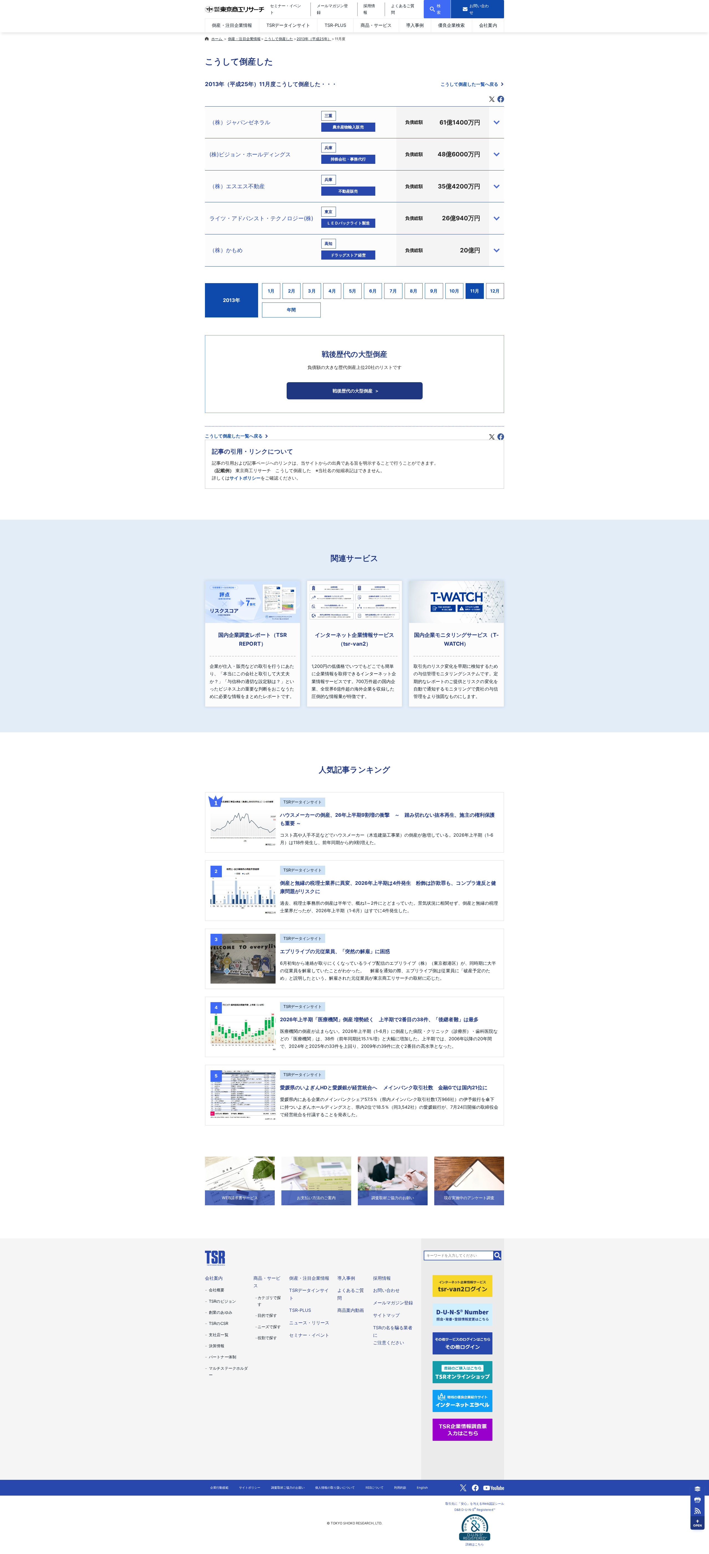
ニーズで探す (269, 1326)
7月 (393, 291)
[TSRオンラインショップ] (462, 1372)
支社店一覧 (218, 1334)
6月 (373, 291)
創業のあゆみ (220, 1312)
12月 (495, 291)
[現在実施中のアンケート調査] (469, 1180)
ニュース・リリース (309, 1322)
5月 (352, 291)
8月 (413, 291)
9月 (434, 291)
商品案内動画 (350, 1310)
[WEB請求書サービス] (240, 1180)
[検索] (498, 1255)
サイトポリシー (245, 478)
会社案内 (488, 25)
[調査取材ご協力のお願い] (393, 1180)
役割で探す (267, 1337)
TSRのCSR (218, 1323)
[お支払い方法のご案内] (316, 1180)
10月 (454, 291)
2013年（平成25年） (314, 39)
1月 (271, 291)
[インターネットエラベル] (462, 1400)
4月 (332, 291)
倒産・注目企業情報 (232, 25)
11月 (474, 291)
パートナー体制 (222, 1356)
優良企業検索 (451, 25)
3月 (311, 291)
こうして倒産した (278, 39)
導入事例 (415, 25)
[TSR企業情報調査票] (462, 1429)
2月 (291, 291)
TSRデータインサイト (288, 25)
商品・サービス (376, 25)
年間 (291, 309)
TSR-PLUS (335, 25)
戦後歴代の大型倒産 (353, 391)
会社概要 (216, 1289)
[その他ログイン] (462, 1343)
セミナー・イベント (309, 1335)
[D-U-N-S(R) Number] (462, 1314)
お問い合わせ (386, 1290)
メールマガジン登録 (393, 1302)
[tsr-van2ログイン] (462, 1285)
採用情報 (382, 1278)
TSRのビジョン (222, 1301)
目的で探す (267, 1315)
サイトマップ (386, 1315)
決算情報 (216, 1345)
